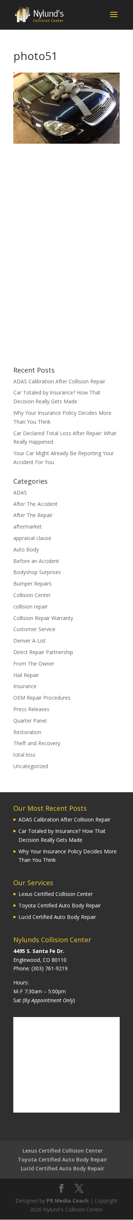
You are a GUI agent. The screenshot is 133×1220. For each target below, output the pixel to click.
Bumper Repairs (32, 583)
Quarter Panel (30, 720)
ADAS (20, 492)
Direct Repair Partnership (43, 652)
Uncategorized (30, 766)
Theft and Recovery (36, 743)
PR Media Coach (68, 1200)
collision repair (30, 606)
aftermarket (27, 526)
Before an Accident (36, 560)
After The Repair (32, 515)
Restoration (27, 732)
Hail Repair (26, 675)
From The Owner (33, 663)
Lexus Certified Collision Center (55, 893)
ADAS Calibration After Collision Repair (59, 381)
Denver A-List (29, 640)
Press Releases (31, 709)
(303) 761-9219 (49, 968)
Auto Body (26, 549)
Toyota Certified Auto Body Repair (59, 905)
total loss (24, 754)
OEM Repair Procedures (42, 697)
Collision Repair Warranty (43, 617)
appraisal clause (32, 537)
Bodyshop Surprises (37, 572)
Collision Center (32, 595)
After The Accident (35, 503)
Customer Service (34, 629)
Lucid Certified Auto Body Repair (57, 916)
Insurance (25, 686)
